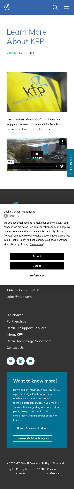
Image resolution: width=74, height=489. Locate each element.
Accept (37, 256)
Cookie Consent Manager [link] (18, 211)
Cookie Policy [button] (18, 240)
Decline (37, 266)
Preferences (36, 275)
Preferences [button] (36, 244)
